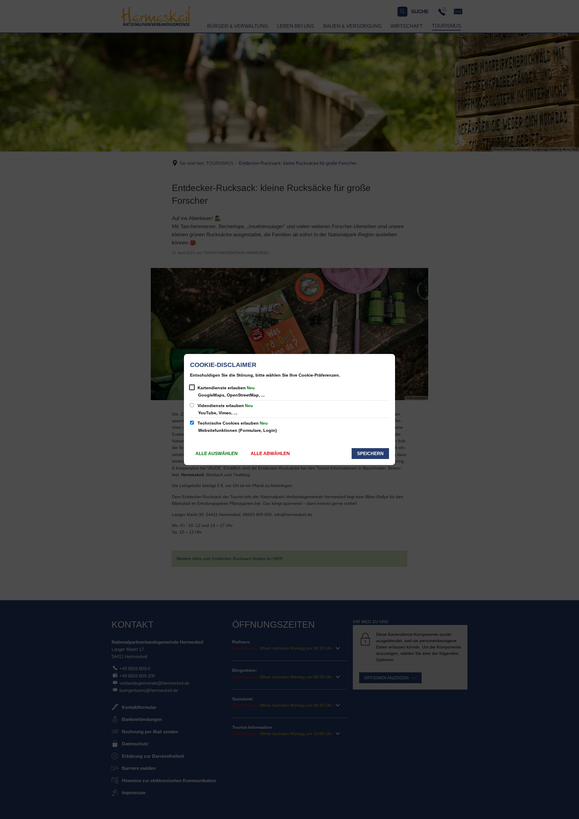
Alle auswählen (216, 453)
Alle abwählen (270, 453)
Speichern (370, 453)
